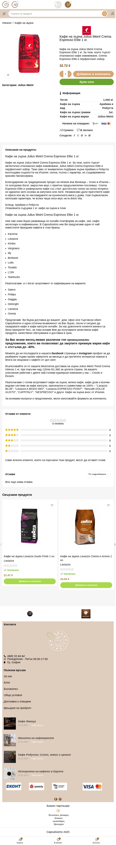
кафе (81, 221)
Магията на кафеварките (36, 738)
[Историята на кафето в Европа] (10, 773)
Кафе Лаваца (27, 721)
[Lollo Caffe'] (86, 613)
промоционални (78, 339)
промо (31, 356)
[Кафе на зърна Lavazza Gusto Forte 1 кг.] (30, 527)
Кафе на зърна (24, 23)
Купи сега (87, 82)
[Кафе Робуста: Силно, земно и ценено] (10, 757)
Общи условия (13, 695)
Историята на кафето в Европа (40, 771)
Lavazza (9, 560)
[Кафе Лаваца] (10, 723)
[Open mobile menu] (4, 14)
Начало (6, 23)
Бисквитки (11, 688)
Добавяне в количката (93, 74)
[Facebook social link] (74, 136)
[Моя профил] (112, 14)
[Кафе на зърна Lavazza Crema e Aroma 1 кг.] (86, 527)
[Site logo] (58, 4)
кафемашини (29, 224)
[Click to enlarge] (8, 75)
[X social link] (78, 136)
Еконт (9, 376)
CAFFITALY (25, 392)
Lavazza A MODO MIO (29, 388)
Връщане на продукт (17, 708)
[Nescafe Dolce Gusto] (30, 613)
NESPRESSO (44, 392)
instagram (85, 353)
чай (89, 221)
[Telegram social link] (89, 136)
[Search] (104, 13)
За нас (8, 676)
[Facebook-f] (55, 799)
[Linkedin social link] (85, 136)
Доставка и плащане (17, 701)
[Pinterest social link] (82, 136)
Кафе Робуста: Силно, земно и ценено (44, 754)
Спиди (96, 372)
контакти (99, 398)
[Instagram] (60, 799)
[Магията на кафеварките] (10, 740)
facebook (57, 353)
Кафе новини (37, 725)
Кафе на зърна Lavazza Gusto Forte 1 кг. (29, 556)
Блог (7, 682)
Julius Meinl (25, 85)
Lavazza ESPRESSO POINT (64, 388)
